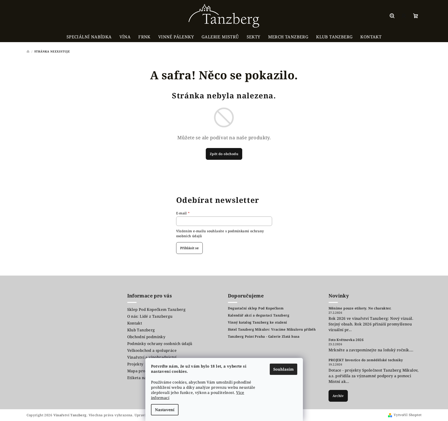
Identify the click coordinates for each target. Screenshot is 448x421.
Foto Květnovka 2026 (346, 339)
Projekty (135, 364)
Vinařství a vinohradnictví (152, 357)
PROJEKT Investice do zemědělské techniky (366, 360)
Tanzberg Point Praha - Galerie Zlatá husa (264, 336)
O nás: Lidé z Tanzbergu (150, 316)
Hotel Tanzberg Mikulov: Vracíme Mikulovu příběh (272, 329)
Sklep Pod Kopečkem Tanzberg (156, 309)
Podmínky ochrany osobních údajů (159, 343)
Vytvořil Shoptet (407, 415)
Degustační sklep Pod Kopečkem (256, 308)
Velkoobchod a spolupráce (152, 350)
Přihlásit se (189, 248)
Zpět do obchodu (224, 154)
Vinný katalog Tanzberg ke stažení (257, 322)
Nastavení (164, 409)
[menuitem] (89, 36)
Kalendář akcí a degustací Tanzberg (258, 315)
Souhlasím (283, 369)
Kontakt (134, 323)
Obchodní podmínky (146, 336)
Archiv (338, 395)
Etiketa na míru (142, 377)
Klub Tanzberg (141, 330)
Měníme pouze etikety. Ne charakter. (360, 308)
